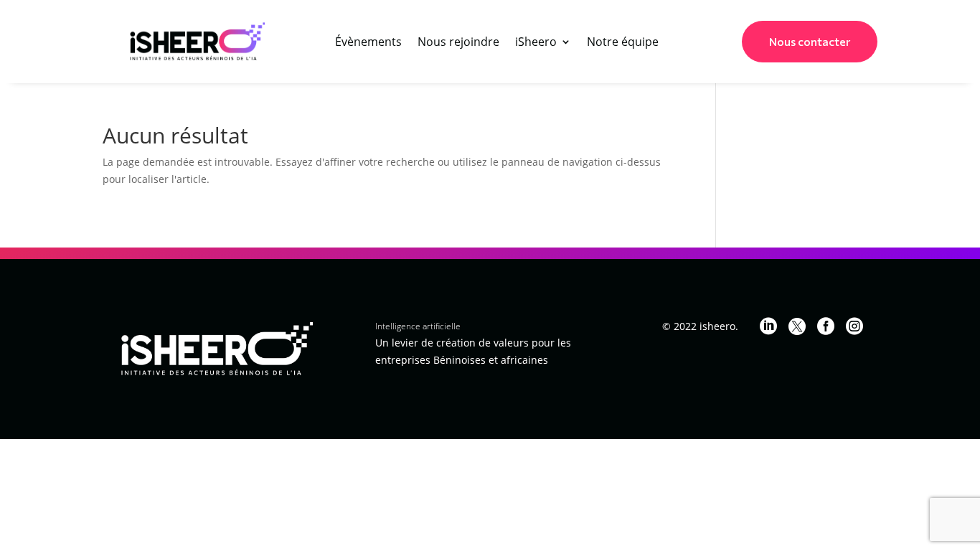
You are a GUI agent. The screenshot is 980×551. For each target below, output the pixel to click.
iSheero (536, 43)
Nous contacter (809, 41)
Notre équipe (623, 43)
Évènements (368, 43)
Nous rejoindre (458, 43)
